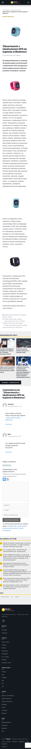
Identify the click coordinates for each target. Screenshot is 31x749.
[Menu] (3, 2)
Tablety (4, 648)
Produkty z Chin (6, 662)
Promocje (4, 630)
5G (2, 683)
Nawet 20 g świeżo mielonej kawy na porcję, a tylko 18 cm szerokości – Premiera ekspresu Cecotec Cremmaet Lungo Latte (17, 544)
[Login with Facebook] (4, 479)
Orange (4, 671)
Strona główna (6, 10)
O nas (3, 741)
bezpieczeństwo (9, 319)
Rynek (4, 691)
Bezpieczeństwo (16, 10)
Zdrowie (9, 317)
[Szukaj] (28, 2)
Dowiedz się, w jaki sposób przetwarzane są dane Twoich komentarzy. (15, 528)
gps (15, 319)
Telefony (4, 645)
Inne (3, 718)
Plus (3, 680)
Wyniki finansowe (6, 698)
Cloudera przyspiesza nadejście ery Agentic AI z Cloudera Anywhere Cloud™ (7, 351)
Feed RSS (4, 744)
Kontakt (9, 741)
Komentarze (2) (7, 465)
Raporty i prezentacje (8, 695)
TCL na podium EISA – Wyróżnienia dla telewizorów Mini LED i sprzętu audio (14, 550)
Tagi (27, 741)
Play (3, 674)
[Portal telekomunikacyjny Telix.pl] (15, 2)
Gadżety (16, 315)
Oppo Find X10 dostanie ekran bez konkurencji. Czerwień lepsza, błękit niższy (7, 369)
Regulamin (22, 741)
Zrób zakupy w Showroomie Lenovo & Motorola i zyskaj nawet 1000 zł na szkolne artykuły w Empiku (16, 564)
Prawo (3, 707)
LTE (3, 686)
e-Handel (4, 710)
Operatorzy (6, 667)
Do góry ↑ (5, 746)
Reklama (4, 713)
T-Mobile (4, 677)
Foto (3, 731)
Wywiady (4, 704)
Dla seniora (5, 651)
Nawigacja (23, 315)
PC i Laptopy (5, 656)
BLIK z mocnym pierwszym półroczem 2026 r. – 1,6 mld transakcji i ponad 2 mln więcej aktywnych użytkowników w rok (17, 580)
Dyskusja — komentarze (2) (10, 382)
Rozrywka (4, 725)
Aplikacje (4, 728)
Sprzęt (4, 638)
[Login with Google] (7, 479)
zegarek (19, 319)
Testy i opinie (5, 642)
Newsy (4, 317)
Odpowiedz (8, 424)
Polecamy (4, 633)
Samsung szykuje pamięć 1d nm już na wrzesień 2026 (22, 350)
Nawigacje (5, 653)
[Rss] (3, 620)
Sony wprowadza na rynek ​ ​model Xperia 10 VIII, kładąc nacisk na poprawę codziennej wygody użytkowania (16, 586)
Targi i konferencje (7, 701)
